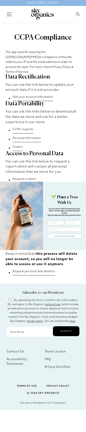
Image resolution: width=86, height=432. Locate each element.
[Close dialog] (83, 184)
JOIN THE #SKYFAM (64, 236)
